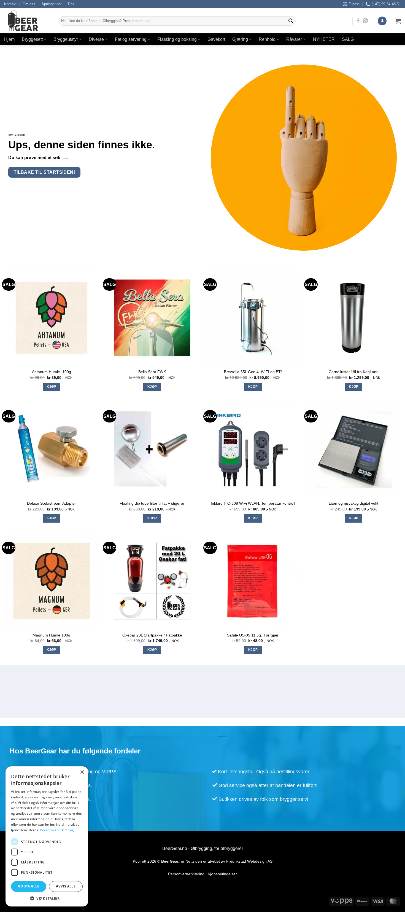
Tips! (71, 4)
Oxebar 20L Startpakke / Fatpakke (152, 635)
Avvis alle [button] (65, 886)
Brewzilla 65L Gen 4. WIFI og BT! (253, 372)
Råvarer (294, 39)
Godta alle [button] (28, 886)
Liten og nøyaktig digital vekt (353, 503)
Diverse (96, 39)
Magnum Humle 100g (51, 635)
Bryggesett (32, 39)
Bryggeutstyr (65, 39)
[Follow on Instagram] (365, 20)
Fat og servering (131, 39)
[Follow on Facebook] (358, 20)
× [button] (82, 772)
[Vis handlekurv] (398, 21)
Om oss (29, 4)
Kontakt (10, 4)
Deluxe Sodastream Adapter (51, 503)
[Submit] (290, 21)
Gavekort (216, 39)
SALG (348, 39)
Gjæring (240, 39)
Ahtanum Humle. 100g (51, 372)
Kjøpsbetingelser (222, 874)
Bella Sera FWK (152, 372)
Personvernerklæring (186, 874)
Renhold (267, 39)
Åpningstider (51, 4)
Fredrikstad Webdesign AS (249, 861)
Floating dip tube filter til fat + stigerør (152, 503)
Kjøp (51, 386)
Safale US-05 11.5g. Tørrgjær (253, 635)
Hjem (9, 39)
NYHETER (324, 39)
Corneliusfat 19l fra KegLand (354, 372)
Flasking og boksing (177, 39)
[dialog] (47, 836)
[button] (382, 21)
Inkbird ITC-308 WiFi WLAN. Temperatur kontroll (253, 503)
